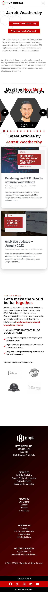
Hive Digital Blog (24, 537)
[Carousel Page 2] (7, 131)
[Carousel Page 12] (41, 131)
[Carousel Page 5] (17, 131)
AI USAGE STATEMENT (24, 590)
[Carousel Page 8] (27, 131)
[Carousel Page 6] (21, 131)
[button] (43, 3)
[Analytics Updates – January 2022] (24, 223)
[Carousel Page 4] (14, 131)
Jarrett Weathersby (17, 186)
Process (24, 508)
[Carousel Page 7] (24, 131)
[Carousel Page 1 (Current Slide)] (4, 131)
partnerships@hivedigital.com (24, 554)
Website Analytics (24, 475)
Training (24, 528)
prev (5, 112)
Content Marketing (10, 188)
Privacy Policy (24, 579)
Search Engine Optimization (24, 478)
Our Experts (24, 502)
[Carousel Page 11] (37, 131)
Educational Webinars (24, 531)
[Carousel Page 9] (31, 131)
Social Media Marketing (24, 484)
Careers (24, 505)
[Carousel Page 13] (44, 131)
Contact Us (24, 511)
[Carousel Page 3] (11, 131)
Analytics (40, 249)
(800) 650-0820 (24, 551)
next (43, 112)
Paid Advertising (24, 481)
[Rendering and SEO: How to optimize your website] (24, 160)
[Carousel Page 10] (34, 131)
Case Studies (24, 534)
